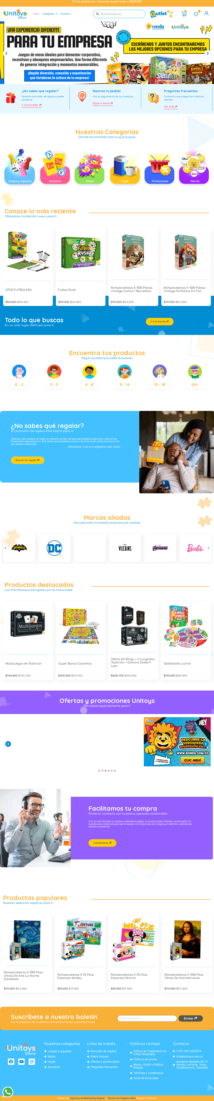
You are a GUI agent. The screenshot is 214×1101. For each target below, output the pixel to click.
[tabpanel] (37, 717)
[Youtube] (21, 1062)
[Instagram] (32, 1062)
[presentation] (99, 770)
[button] (5, 548)
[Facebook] (11, 1062)
